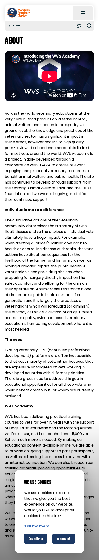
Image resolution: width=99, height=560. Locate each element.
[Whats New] (79, 26)
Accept (64, 538)
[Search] (89, 26)
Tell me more (36, 526)
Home (16, 25)
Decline (35, 538)
